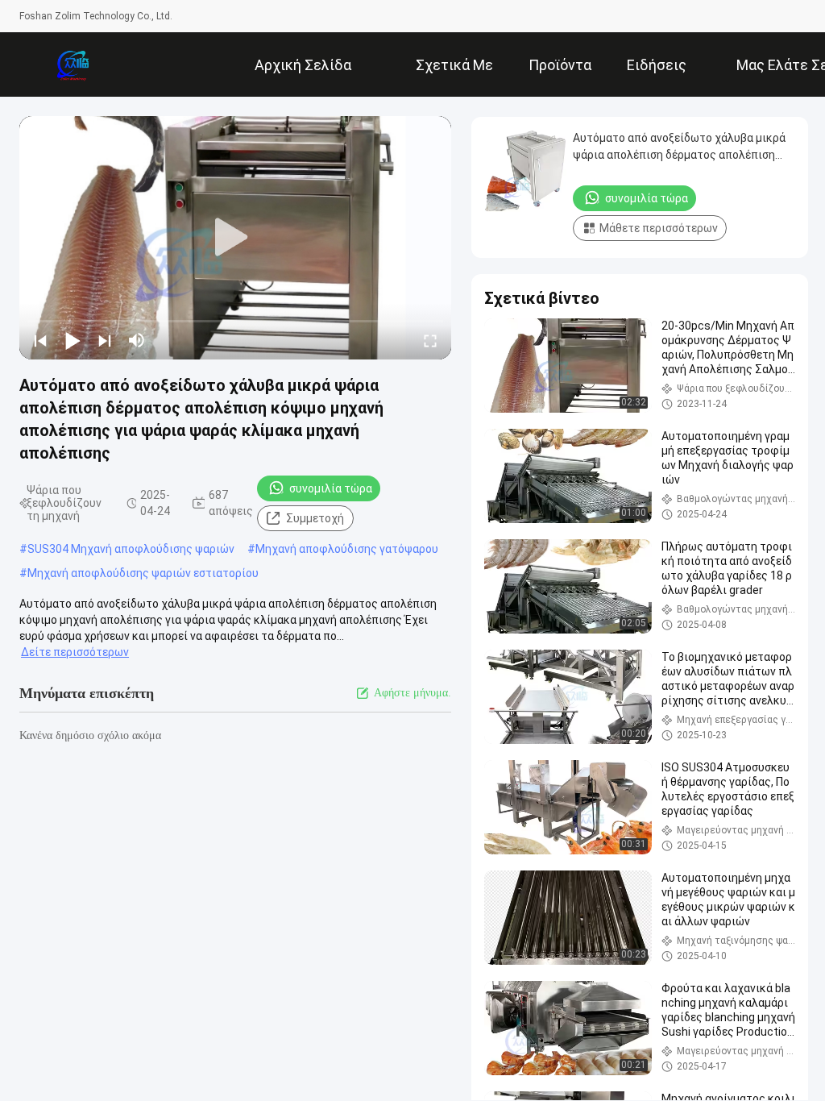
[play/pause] (72, 340)
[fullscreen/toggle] (430, 340)
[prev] (40, 340)
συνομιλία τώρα (330, 488)
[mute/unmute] (137, 340)
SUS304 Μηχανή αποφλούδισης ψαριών (130, 548)
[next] (105, 340)
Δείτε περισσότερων (75, 652)
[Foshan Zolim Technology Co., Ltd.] (72, 64)
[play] (235, 238)
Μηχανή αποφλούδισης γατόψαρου (346, 548)
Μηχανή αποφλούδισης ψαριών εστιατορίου (143, 573)
